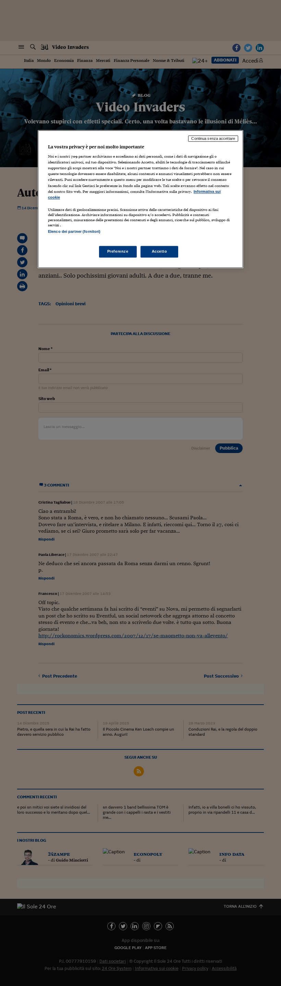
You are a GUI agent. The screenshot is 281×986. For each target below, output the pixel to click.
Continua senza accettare (213, 138)
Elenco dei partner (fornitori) (74, 231)
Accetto (159, 251)
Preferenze (118, 251)
